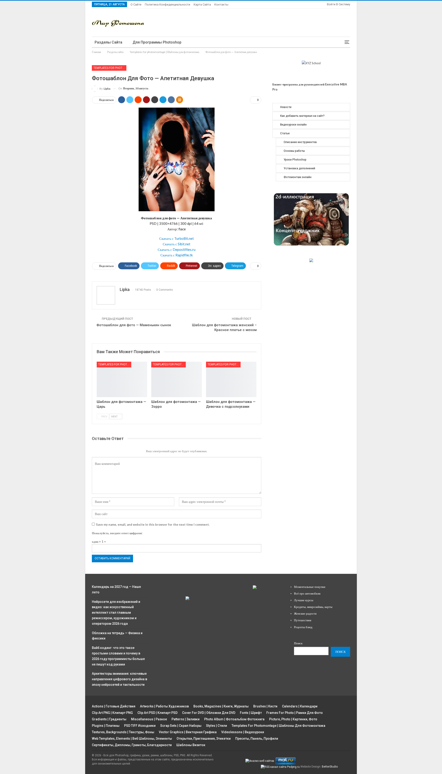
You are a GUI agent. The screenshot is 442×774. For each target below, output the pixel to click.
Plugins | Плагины (105, 725)
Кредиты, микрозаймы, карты (313, 607)
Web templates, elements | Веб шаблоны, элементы (132, 738)
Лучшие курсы (303, 600)
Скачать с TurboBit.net (176, 238)
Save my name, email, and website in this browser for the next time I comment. (152, 524)
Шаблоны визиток (190, 745)
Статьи (285, 133)
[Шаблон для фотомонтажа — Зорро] (176, 379)
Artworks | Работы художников (164, 706)
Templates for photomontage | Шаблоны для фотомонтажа (109, 68)
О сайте (136, 4)
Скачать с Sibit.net (176, 244)
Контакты (221, 4)
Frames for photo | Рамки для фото (294, 713)
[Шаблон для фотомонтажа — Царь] (122, 379)
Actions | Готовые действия (113, 706)
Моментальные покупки (309, 587)
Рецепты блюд (303, 627)
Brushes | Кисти (265, 706)
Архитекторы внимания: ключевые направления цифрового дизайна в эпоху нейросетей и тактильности (119, 679)
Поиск (298, 643)
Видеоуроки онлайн (293, 124)
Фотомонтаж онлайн (297, 177)
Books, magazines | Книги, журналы (221, 706)
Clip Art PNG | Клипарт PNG (112, 713)
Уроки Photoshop (295, 159)
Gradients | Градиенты (109, 719)
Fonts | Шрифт (251, 713)
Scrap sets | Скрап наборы (180, 725)
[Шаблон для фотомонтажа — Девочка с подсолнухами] (231, 379)
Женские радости (305, 613)
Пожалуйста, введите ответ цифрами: (117, 533)
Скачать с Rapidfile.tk (176, 255)
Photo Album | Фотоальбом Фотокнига (234, 719)
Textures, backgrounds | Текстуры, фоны (123, 732)
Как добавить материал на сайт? (302, 115)
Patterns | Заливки (186, 719)
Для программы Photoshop (157, 42)
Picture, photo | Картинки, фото (293, 719)
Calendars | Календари (299, 706)
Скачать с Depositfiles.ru (176, 249)
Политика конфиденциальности (167, 4)
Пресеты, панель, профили (256, 738)
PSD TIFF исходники (140, 725)
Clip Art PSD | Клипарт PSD (157, 713)
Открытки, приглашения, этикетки (204, 738)
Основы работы (294, 150)
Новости (285, 107)
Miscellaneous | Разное (149, 719)
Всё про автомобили (307, 593)
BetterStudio (330, 766)
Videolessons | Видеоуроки (242, 732)
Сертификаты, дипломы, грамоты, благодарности (132, 745)
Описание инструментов (300, 142)
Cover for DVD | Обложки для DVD (208, 713)
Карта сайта (202, 4)
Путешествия (302, 620)
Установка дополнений (299, 168)
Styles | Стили (216, 725)
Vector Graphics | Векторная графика (188, 732)
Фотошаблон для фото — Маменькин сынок (133, 325)
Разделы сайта (108, 42)
